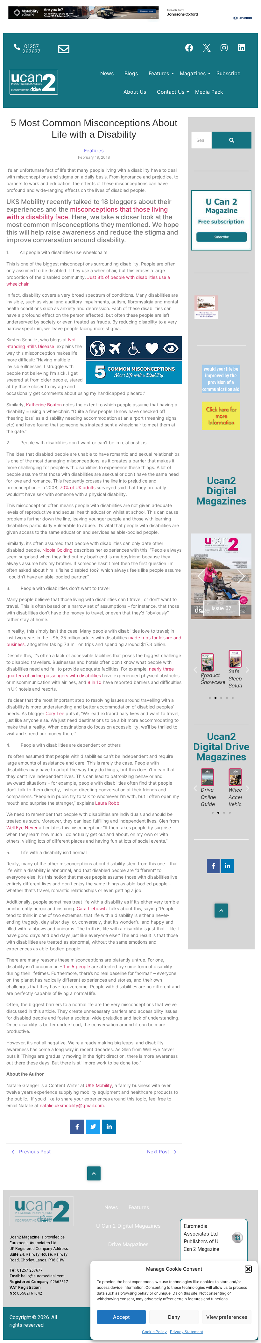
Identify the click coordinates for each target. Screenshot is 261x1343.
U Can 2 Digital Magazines (128, 1226)
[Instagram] (224, 47)
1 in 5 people (76, 966)
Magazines (193, 73)
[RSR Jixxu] (206, 317)
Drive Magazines (128, 1244)
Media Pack (209, 92)
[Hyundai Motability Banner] (130, 20)
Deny (174, 1317)
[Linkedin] (242, 47)
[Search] (231, 140)
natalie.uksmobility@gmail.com (72, 1105)
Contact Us (170, 92)
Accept (121, 1317)
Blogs (131, 73)
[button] (248, 1269)
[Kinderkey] (221, 428)
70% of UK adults (77, 487)
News (107, 73)
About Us (134, 92)
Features (159, 73)
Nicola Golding (57, 550)
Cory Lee (55, 713)
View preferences (226, 1317)
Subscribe (228, 73)
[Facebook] (189, 47)
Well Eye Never (22, 827)
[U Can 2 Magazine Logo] (42, 1211)
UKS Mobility (99, 1085)
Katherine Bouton (44, 404)
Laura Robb (107, 803)
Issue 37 (221, 608)
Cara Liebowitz (92, 908)
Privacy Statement (186, 1331)
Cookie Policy (154, 1331)
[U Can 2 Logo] (34, 82)
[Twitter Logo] (207, 47)
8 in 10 (95, 682)
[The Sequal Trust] (221, 391)
